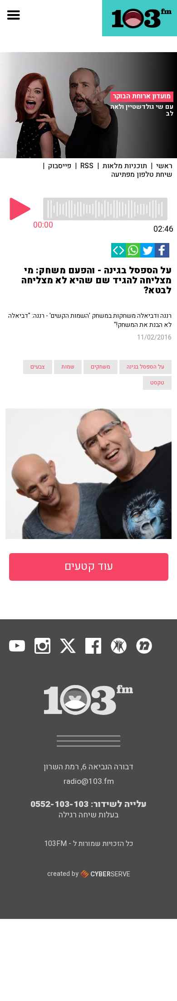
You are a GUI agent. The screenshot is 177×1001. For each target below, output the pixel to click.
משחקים (100, 367)
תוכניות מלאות (125, 166)
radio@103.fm (89, 781)
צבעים (37, 367)
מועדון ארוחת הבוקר (142, 97)
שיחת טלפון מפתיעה (141, 174)
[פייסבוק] (162, 250)
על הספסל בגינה (145, 367)
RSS (86, 166)
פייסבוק (59, 166)
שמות (67, 367)
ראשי (164, 166)
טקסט (157, 383)
